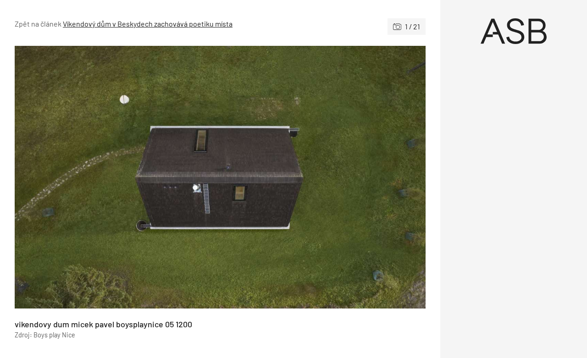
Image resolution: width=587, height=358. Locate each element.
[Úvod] (513, 31)
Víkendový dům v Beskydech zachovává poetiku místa (148, 23)
